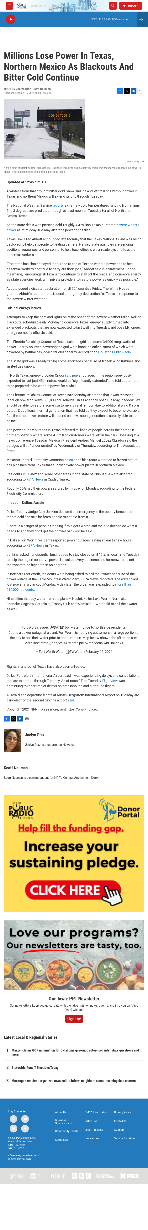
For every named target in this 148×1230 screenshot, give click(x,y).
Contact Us (61, 1139)
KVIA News (35, 479)
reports (58, 205)
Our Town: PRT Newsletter (74, 999)
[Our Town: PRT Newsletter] (74, 955)
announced (51, 239)
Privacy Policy (122, 1112)
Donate (132, 6)
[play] (11, 19)
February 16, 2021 (99, 652)
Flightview (110, 681)
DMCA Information (96, 1112)
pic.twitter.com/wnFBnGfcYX (101, 643)
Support (119, 1129)
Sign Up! (74, 1018)
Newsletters (92, 1138)
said (68, 375)
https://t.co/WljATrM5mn (59, 643)
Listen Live (91, 1121)
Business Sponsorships (63, 1122)
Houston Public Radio (114, 352)
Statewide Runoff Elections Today (35, 1068)
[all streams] (142, 19)
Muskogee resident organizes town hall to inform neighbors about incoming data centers (74, 1081)
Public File (120, 1121)
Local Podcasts (94, 1129)
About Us (60, 1112)
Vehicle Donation (124, 1138)
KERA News (35, 545)
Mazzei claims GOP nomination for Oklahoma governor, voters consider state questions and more (75, 1052)
